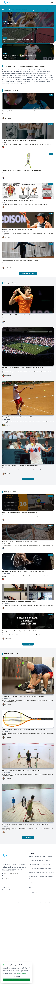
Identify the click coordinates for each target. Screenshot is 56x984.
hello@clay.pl (7, 878)
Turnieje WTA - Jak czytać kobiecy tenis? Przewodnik (15, 23)
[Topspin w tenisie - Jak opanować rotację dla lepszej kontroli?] (28, 160)
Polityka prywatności (21, 901)
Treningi (30, 894)
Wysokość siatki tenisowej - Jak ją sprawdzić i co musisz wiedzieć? (18, 39)
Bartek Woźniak (8, 473)
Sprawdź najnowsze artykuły (28, 273)
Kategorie (31, 882)
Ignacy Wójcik (8, 375)
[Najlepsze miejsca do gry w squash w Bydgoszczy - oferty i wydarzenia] (28, 803)
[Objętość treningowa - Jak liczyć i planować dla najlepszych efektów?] (28, 561)
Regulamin (4, 901)
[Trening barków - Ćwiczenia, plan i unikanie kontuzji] (28, 621)
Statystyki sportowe (33, 892)
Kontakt (27, 901)
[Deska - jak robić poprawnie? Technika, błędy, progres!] (28, 502)
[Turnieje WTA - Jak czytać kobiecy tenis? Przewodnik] (28, 19)
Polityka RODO (34, 901)
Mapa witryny (50, 901)
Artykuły (31, 853)
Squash (30, 885)
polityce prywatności (21, 973)
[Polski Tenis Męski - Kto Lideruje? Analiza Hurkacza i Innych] (28, 299)
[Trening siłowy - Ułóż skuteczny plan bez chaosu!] (28, 191)
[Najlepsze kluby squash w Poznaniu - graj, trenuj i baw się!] (28, 755)
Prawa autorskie (11, 901)
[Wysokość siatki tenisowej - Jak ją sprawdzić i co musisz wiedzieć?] (28, 35)
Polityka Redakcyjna (43, 901)
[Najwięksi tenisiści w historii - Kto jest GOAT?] (28, 398)
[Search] (52, 2)
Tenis (30, 887)
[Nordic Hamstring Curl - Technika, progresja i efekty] (28, 592)
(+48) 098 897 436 (8, 876)
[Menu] (50, 2)
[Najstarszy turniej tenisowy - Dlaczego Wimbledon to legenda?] (28, 346)
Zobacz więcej (28, 478)
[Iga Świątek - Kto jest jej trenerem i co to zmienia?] (28, 101)
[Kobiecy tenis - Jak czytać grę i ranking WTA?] (28, 220)
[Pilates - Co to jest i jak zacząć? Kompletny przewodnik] (28, 532)
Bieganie (30, 889)
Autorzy (4, 882)
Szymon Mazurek (8, 321)
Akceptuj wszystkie (16, 979)
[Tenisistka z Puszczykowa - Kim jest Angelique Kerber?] (28, 250)
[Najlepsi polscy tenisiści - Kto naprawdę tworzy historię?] (28, 447)
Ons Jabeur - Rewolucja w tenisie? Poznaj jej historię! (20, 55)
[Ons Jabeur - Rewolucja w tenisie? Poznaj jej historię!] (28, 52)
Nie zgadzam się (16, 976)
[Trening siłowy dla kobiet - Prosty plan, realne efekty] (28, 131)
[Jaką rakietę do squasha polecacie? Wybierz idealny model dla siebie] (28, 719)
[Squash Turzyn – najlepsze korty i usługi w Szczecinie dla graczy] (28, 675)
